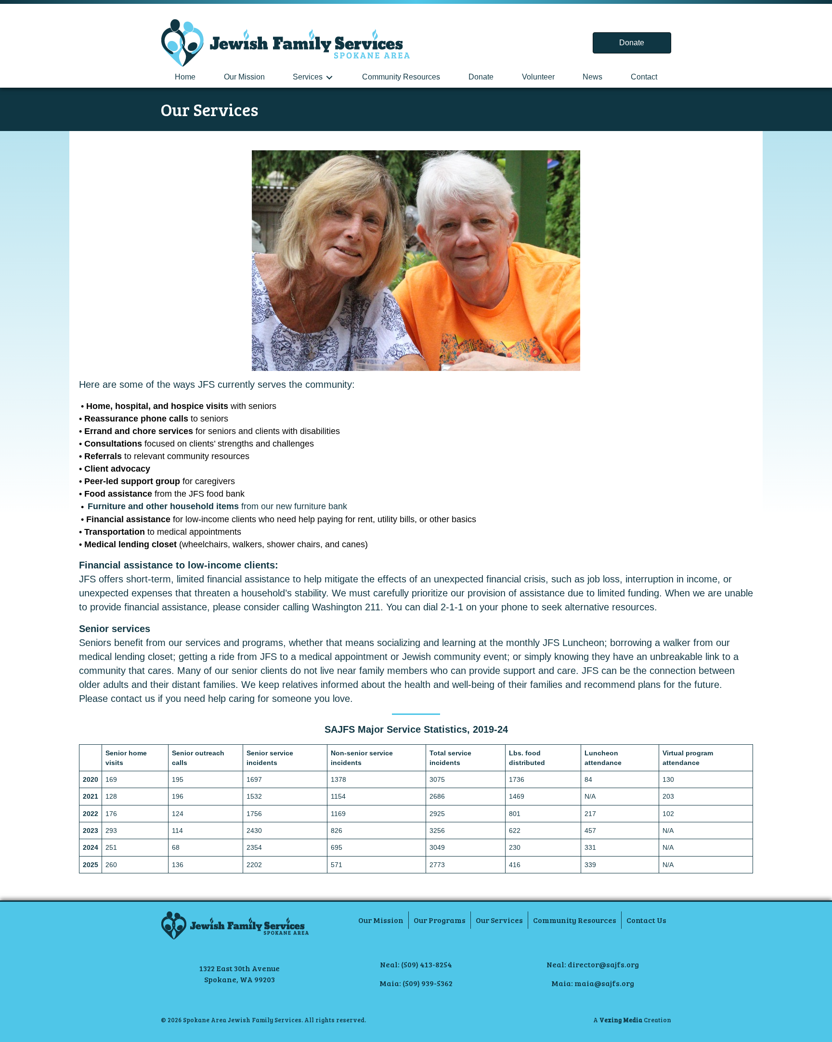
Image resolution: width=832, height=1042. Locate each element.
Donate (481, 77)
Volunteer (538, 77)
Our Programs (440, 920)
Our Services (499, 920)
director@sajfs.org (603, 964)
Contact (644, 77)
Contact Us (646, 920)
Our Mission (244, 77)
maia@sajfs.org (604, 983)
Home (185, 77)
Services (308, 77)
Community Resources (401, 77)
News (592, 77)
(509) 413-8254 (426, 964)
